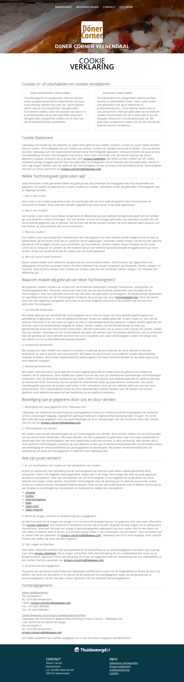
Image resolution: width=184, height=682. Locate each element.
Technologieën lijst (126, 297)
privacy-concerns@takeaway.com (81, 169)
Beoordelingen (87, 7)
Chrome (30, 492)
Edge (28, 503)
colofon (126, 7)
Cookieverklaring (119, 670)
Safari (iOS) (32, 506)
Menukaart (63, 7)
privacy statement (94, 158)
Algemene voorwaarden (123, 663)
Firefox (30, 496)
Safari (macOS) (34, 509)
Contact (109, 7)
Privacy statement (120, 666)
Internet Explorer (36, 499)
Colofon (114, 673)
